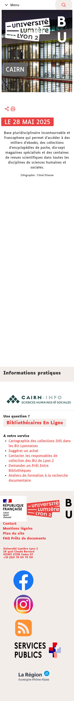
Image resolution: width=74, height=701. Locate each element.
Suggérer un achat (23, 451)
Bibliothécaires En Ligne (35, 422)
